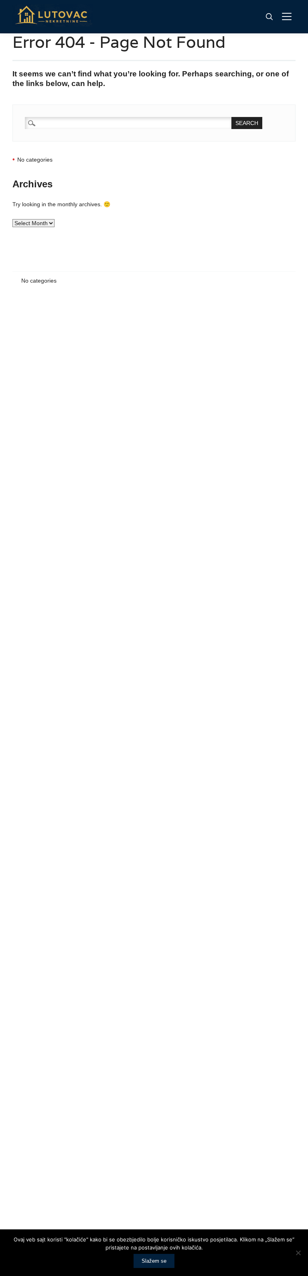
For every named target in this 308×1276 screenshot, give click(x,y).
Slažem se (154, 1261)
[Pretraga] (269, 16)
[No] (298, 1253)
